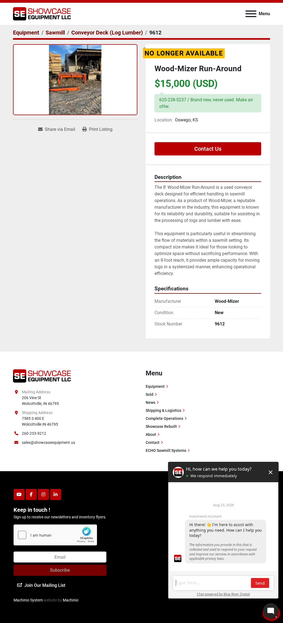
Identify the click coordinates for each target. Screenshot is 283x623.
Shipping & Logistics (163, 410)
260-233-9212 (34, 433)
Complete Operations (164, 418)
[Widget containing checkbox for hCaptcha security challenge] (55, 534)
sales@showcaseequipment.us (48, 442)
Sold (149, 394)
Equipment (155, 386)
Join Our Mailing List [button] (44, 585)
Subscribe (60, 570)
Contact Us (207, 148)
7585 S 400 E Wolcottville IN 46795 (40, 421)
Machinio (70, 600)
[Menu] (250, 13)
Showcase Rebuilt (161, 426)
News (150, 402)
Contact (152, 442)
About (151, 434)
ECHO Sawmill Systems (166, 450)
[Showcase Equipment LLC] (42, 375)
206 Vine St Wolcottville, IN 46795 (40, 401)
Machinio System (28, 600)
